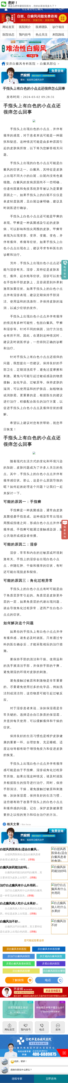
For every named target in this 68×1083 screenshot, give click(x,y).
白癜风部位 (48, 63)
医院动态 (8, 34)
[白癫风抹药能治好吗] (59, 872)
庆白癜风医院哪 (21, 970)
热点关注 (42, 34)
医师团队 (42, 27)
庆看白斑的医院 (51, 963)
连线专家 (17, 1078)
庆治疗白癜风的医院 (19, 956)
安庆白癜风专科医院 (21, 63)
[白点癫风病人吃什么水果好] (59, 908)
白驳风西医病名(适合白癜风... (19, 849)
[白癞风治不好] (59, 926)
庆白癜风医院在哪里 (54, 970)
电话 (48, 980)
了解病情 (18, 980)
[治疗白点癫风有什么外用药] (59, 890)
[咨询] (34, 18)
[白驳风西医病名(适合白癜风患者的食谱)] (59, 854)
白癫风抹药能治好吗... (14, 867)
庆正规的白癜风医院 (51, 956)
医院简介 (25, 27)
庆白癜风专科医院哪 (49, 949)
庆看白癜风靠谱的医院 (18, 963)
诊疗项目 (58, 27)
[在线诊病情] (34, 75)
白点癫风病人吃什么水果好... (19, 903)
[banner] (34, 49)
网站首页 (8, 27)
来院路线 (58, 34)
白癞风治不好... (10, 921)
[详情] (31, 859)
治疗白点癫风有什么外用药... (19, 885)
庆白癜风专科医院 (16, 949)
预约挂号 (25, 34)
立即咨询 (52, 1077)
